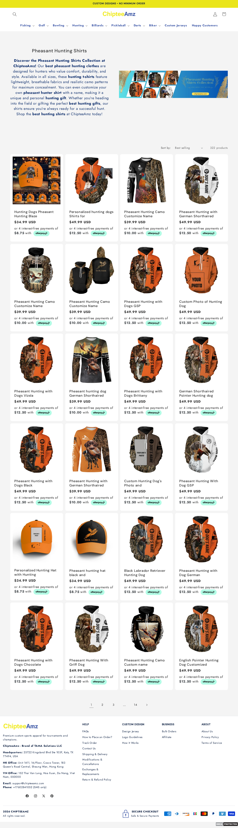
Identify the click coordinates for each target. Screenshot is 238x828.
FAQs (85, 731)
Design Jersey (130, 731)
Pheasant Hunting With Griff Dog (88, 662)
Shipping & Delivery (94, 754)
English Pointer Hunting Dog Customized (199, 662)
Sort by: (166, 148)
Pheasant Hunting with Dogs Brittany (143, 393)
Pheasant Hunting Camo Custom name (144, 662)
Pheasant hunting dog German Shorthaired (87, 393)
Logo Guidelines (132, 737)
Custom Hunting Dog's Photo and (143, 483)
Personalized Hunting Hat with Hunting (35, 572)
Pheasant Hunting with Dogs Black (33, 483)
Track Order (89, 743)
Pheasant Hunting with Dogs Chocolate (33, 662)
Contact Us (89, 748)
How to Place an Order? (97, 737)
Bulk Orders (169, 731)
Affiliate (166, 737)
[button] (14, 14)
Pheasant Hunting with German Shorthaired (198, 214)
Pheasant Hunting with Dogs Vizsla (33, 393)
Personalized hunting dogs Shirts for (91, 214)
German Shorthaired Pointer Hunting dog (196, 393)
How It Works (130, 743)
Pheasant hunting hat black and (87, 573)
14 (135, 705)
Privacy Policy (210, 737)
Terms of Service (212, 743)
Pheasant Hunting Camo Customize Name (144, 214)
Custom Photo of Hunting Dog (200, 304)
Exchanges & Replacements (90, 772)
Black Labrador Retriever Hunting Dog (144, 573)
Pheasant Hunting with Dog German (198, 573)
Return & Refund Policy (96, 779)
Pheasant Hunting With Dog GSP (198, 483)
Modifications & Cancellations (92, 762)
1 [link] (91, 704)
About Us (207, 731)
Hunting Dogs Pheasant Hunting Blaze (34, 214)
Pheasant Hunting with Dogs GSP (143, 304)
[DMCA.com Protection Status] (227, 825)
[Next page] (146, 704)
